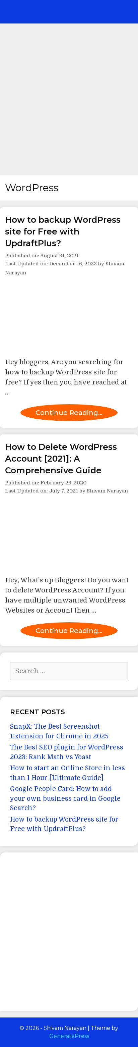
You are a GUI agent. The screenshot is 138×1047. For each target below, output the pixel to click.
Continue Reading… (69, 413)
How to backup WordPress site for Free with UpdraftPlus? (63, 231)
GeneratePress (69, 1036)
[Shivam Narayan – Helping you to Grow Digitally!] (46, 11)
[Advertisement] (69, 96)
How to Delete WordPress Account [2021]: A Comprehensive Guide (61, 458)
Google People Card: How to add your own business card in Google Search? (65, 798)
